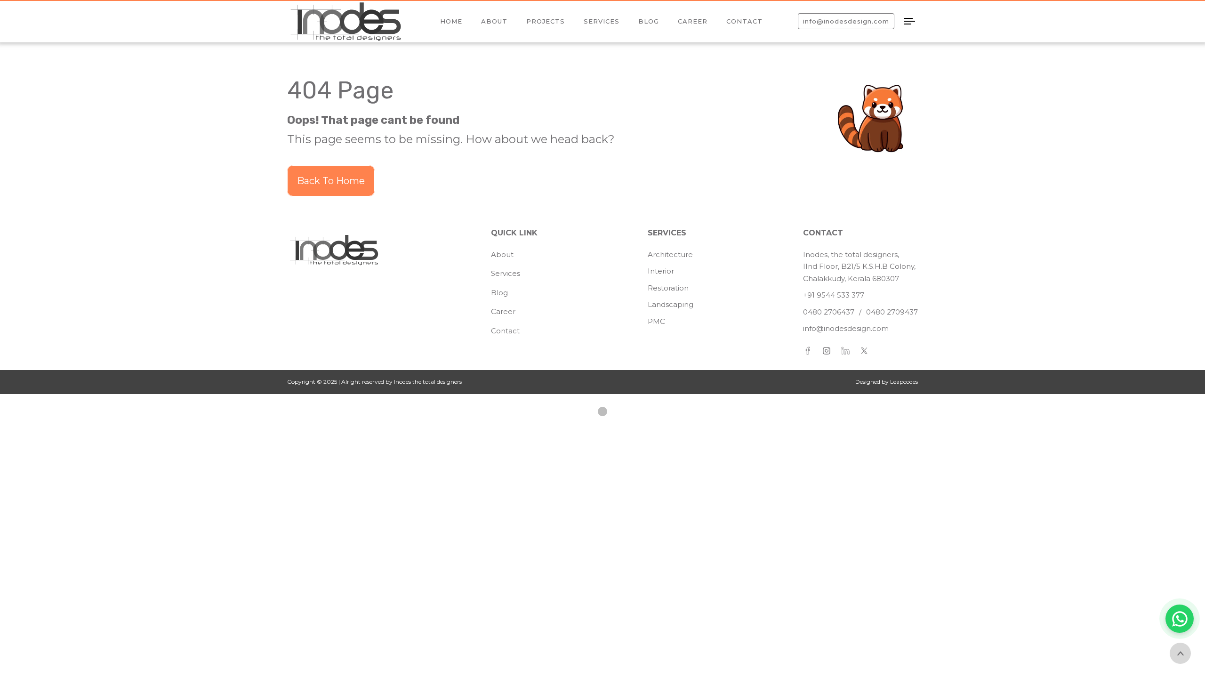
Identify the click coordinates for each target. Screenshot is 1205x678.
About (502, 254)
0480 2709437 (892, 311)
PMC (656, 321)
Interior (661, 270)
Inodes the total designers (427, 381)
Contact (505, 330)
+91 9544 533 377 (833, 295)
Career (503, 311)
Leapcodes (904, 381)
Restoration (668, 287)
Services (505, 273)
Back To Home (331, 180)
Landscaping (670, 304)
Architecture (670, 254)
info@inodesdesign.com (846, 328)
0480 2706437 (828, 311)
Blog (499, 292)
